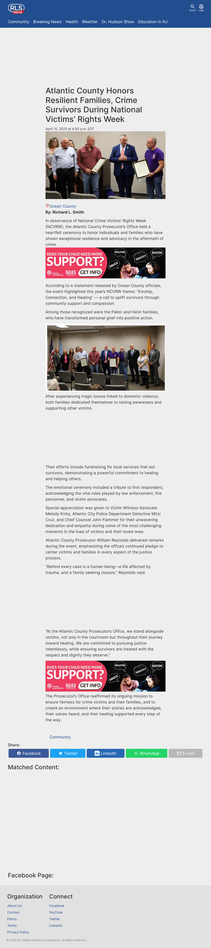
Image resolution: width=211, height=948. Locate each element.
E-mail (188, 753)
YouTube (56, 912)
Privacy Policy (18, 932)
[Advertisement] (105, 55)
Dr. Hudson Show (118, 21)
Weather (90, 21)
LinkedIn (108, 753)
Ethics (12, 919)
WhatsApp (149, 753)
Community (18, 21)
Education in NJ (152, 21)
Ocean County (62, 206)
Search (192, 10)
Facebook (31, 753)
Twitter (70, 753)
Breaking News (47, 21)
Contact (13, 912)
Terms (12, 926)
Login (201, 10)
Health (72, 21)
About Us (14, 906)
